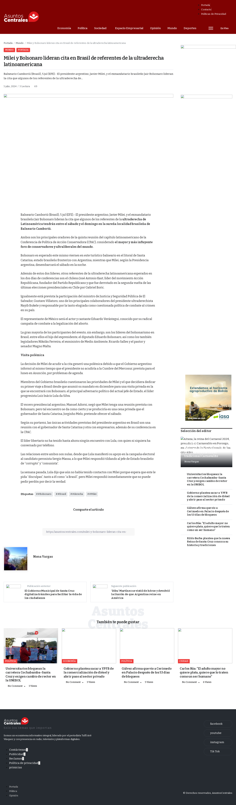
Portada (8, 43)
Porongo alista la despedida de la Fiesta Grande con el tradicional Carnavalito (206, 452)
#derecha (77, 494)
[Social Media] (218, 723)
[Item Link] (31, 645)
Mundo (20, 43)
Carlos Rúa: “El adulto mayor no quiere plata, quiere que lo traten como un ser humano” (208, 527)
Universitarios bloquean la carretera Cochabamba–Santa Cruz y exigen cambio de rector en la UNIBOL (207, 479)
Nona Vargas (43, 556)
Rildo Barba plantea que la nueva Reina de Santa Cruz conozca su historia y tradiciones (208, 542)
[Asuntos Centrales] (21, 16)
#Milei (92, 494)
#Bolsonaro (44, 494)
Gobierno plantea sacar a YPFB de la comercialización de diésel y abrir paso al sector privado (208, 496)
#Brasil (62, 494)
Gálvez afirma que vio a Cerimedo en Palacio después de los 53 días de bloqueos (208, 511)
